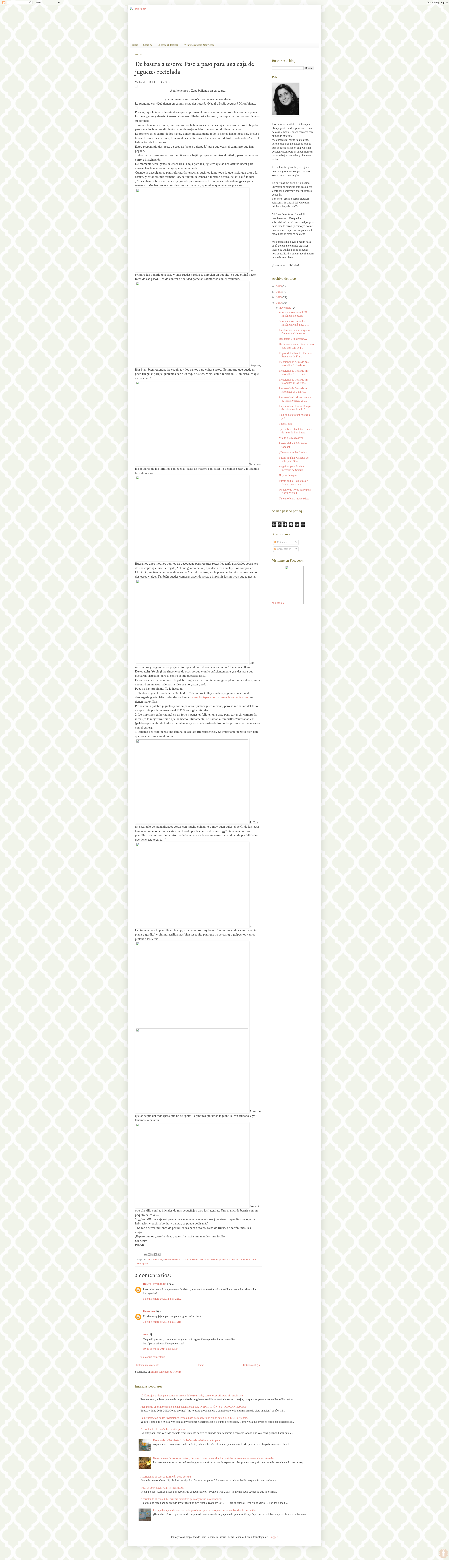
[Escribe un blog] (149, 1254)
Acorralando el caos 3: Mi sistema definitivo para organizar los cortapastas (181, 1498)
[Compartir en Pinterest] (159, 1254)
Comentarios (283, 548)
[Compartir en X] (152, 1254)
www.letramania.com (234, 697)
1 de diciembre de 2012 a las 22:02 (162, 1298)
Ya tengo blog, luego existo (294, 498)
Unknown (149, 1311)
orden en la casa (248, 1259)
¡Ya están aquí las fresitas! (293, 452)
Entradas (281, 542)
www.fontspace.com (204, 697)
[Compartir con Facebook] (155, 1254)
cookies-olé (278, 602)
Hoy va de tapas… (289, 475)
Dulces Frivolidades (154, 1283)
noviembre (285, 307)
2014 (279, 291)
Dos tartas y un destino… (293, 338)
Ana (145, 1334)
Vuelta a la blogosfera (291, 437)
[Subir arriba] (443, 1554)
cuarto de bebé (170, 1259)
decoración (204, 1259)
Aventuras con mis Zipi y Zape (199, 45)
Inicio (135, 45)
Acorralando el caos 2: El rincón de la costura (165, 1476)
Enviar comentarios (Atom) (165, 1371)
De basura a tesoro (188, 1259)
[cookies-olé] (294, 602)
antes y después (154, 1259)
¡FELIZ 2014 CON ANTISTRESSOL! (162, 1487)
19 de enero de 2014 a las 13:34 (160, 1348)
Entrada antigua (251, 1365)
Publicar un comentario (152, 1356)
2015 (279, 286)
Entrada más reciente (147, 1365)
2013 (279, 297)
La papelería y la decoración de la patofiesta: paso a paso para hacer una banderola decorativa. (205, 1510)
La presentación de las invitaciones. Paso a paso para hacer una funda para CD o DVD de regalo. (194, 1417)
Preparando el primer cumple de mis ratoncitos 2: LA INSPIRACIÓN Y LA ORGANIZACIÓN (193, 1406)
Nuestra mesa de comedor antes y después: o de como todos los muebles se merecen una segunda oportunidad (213, 1458)
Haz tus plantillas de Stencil (225, 1259)
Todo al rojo (285, 423)
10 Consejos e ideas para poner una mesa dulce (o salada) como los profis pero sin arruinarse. (191, 1395)
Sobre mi (147, 45)
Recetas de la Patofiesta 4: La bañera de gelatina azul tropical (186, 1440)
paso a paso (142, 1263)
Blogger (273, 1536)
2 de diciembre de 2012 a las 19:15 (162, 1321)
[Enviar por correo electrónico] (145, 1254)
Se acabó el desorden (168, 45)
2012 (279, 302)
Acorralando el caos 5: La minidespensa (162, 1429)
